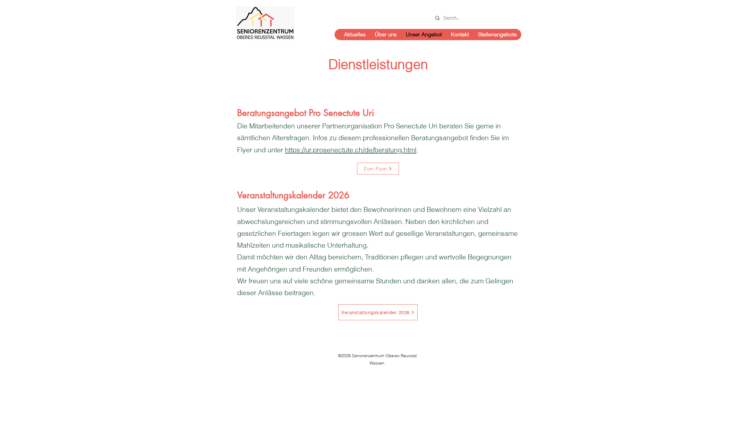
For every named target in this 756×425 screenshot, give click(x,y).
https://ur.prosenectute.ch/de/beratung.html (350, 150)
